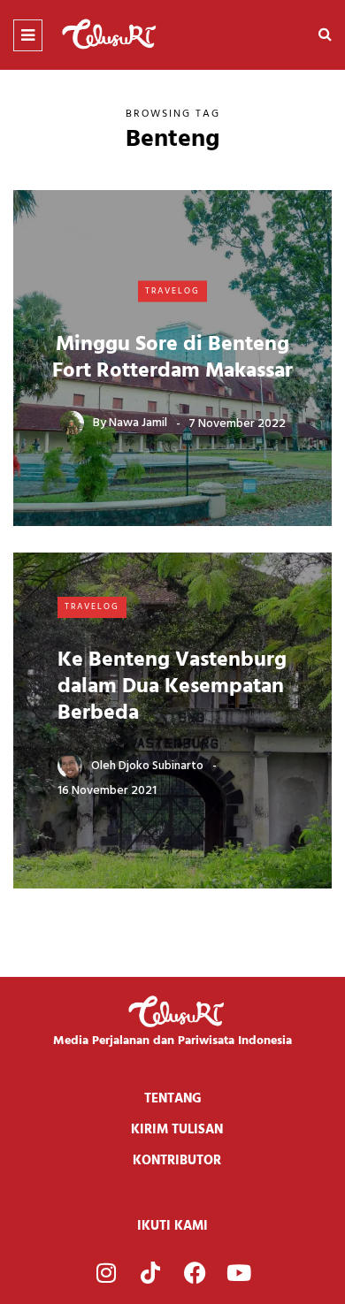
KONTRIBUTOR (177, 1160)
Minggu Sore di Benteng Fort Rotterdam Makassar (172, 357)
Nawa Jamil (138, 423)
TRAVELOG (172, 291)
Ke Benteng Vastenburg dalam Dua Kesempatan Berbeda (172, 687)
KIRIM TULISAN (177, 1129)
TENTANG (173, 1099)
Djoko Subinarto (161, 766)
